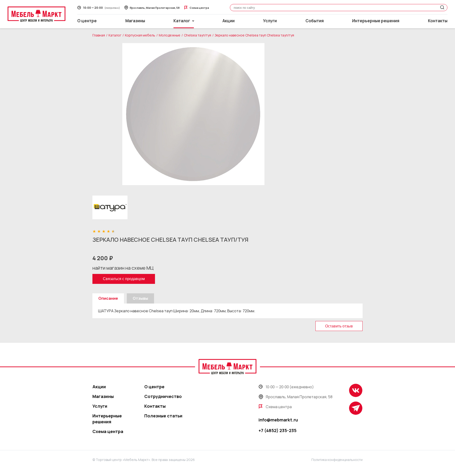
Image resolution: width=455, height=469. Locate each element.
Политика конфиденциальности (337, 459)
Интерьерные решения (375, 20)
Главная (98, 35)
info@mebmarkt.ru (278, 420)
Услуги (270, 20)
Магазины (135, 20)
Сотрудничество (163, 396)
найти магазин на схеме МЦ (123, 268)
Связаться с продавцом (124, 279)
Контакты (437, 20)
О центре (87, 20)
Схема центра (107, 431)
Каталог (115, 35)
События (314, 20)
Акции (229, 20)
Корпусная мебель (140, 35)
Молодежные (169, 35)
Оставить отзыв (339, 326)
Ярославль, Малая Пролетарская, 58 (299, 396)
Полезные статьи (163, 416)
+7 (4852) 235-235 (277, 430)
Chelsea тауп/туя (197, 35)
